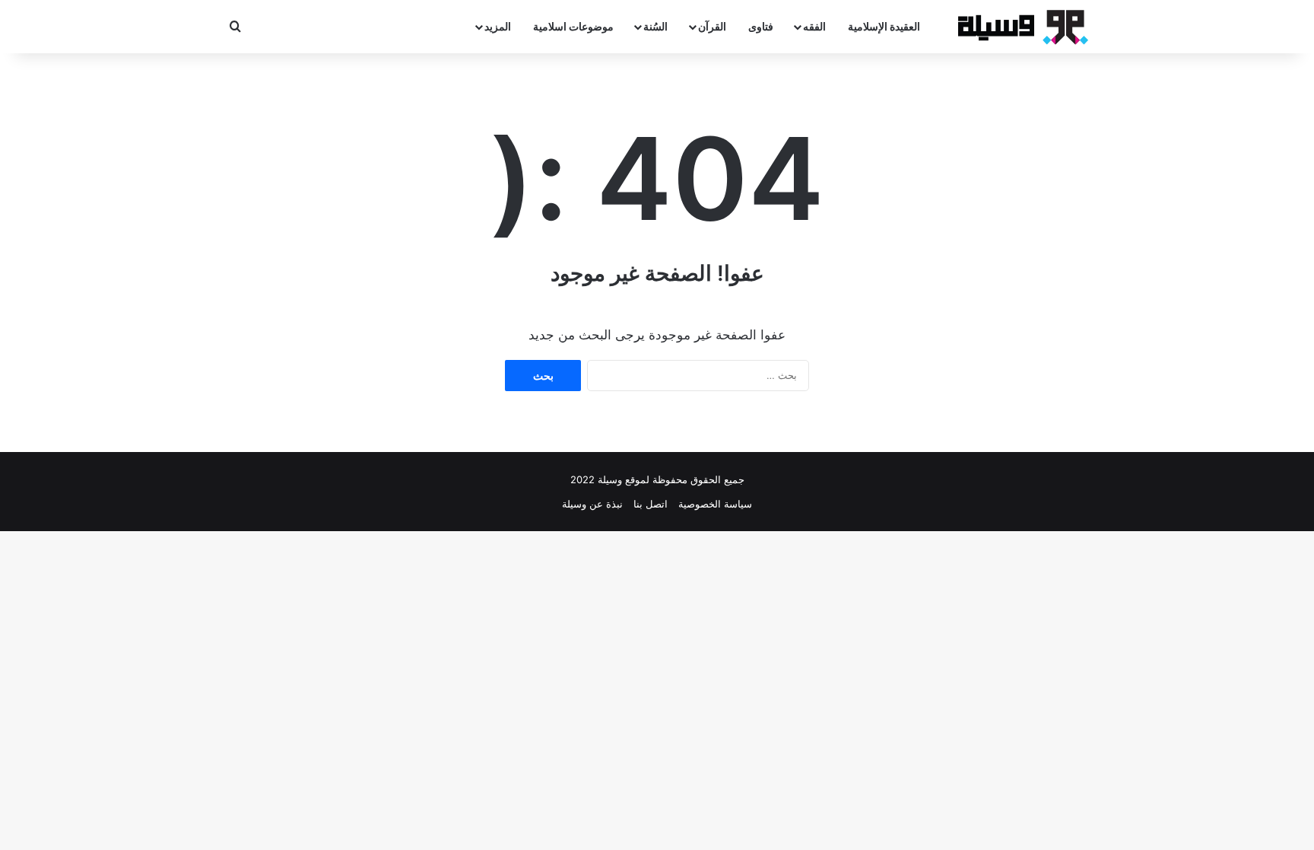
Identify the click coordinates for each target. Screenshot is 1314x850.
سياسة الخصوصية (715, 504)
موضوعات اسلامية (573, 26)
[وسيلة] (1018, 26)
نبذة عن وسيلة (592, 504)
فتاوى (760, 26)
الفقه (814, 26)
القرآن (712, 26)
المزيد (497, 26)
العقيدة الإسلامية (884, 26)
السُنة (655, 26)
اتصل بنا (650, 504)
